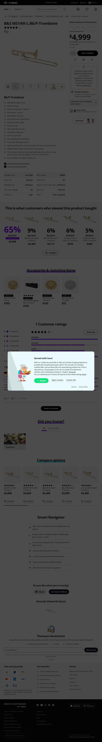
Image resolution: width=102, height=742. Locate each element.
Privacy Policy (83, 387)
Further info (71, 380)
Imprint (74, 387)
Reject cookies (57, 380)
